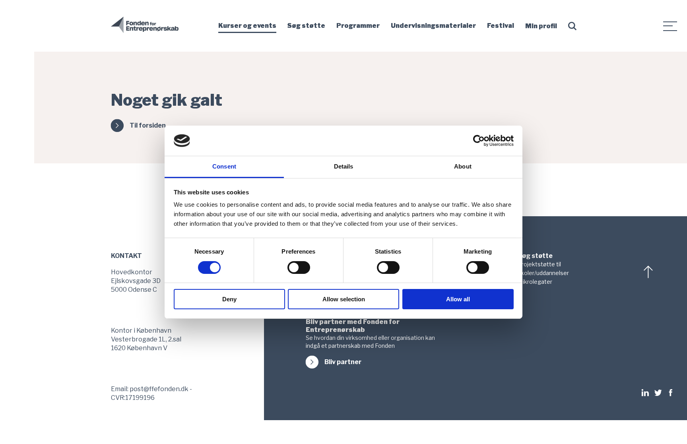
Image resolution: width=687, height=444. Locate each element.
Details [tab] (343, 166)
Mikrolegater (535, 281)
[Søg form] (574, 26)
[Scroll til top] (649, 272)
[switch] (298, 267)
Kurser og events (247, 25)
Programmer (358, 25)
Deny (229, 299)
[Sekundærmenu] (670, 26)
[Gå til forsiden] (145, 31)
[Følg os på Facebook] (670, 392)
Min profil (541, 26)
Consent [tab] (224, 166)
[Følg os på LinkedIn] (647, 392)
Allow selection (343, 299)
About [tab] (463, 166)
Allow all (458, 299)
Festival (500, 25)
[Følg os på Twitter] (658, 392)
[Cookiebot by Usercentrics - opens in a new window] (479, 141)
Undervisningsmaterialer (433, 25)
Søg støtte (306, 25)
